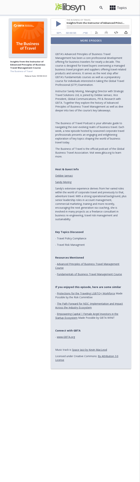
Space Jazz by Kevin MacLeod (89, 349)
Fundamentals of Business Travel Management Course (89, 274)
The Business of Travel (21, 71)
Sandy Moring (63, 182)
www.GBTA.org (66, 337)
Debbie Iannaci (64, 175)
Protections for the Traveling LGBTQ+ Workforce (86, 293)
